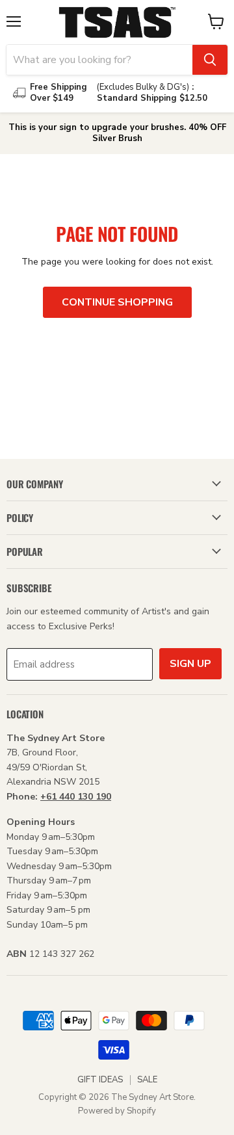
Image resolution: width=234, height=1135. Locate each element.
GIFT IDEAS (100, 1080)
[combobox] (99, 60)
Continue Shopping (117, 302)
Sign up (190, 664)
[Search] (210, 60)
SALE (147, 1080)
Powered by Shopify (117, 1111)
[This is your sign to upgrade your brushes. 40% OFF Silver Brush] (117, 133)
